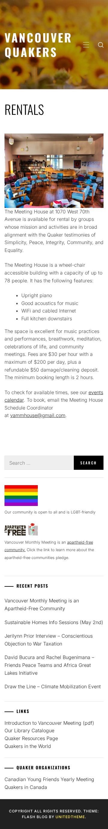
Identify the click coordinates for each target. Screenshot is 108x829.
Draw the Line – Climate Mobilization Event (52, 686)
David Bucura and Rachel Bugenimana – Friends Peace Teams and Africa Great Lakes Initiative (49, 665)
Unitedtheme (70, 817)
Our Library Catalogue (29, 730)
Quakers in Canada (25, 787)
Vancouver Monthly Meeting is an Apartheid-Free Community (41, 604)
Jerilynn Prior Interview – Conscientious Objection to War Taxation (48, 640)
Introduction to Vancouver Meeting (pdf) (49, 723)
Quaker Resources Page (31, 738)
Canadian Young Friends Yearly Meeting (49, 779)
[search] (101, 45)
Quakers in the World (27, 746)
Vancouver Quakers (38, 44)
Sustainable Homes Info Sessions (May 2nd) (53, 622)
